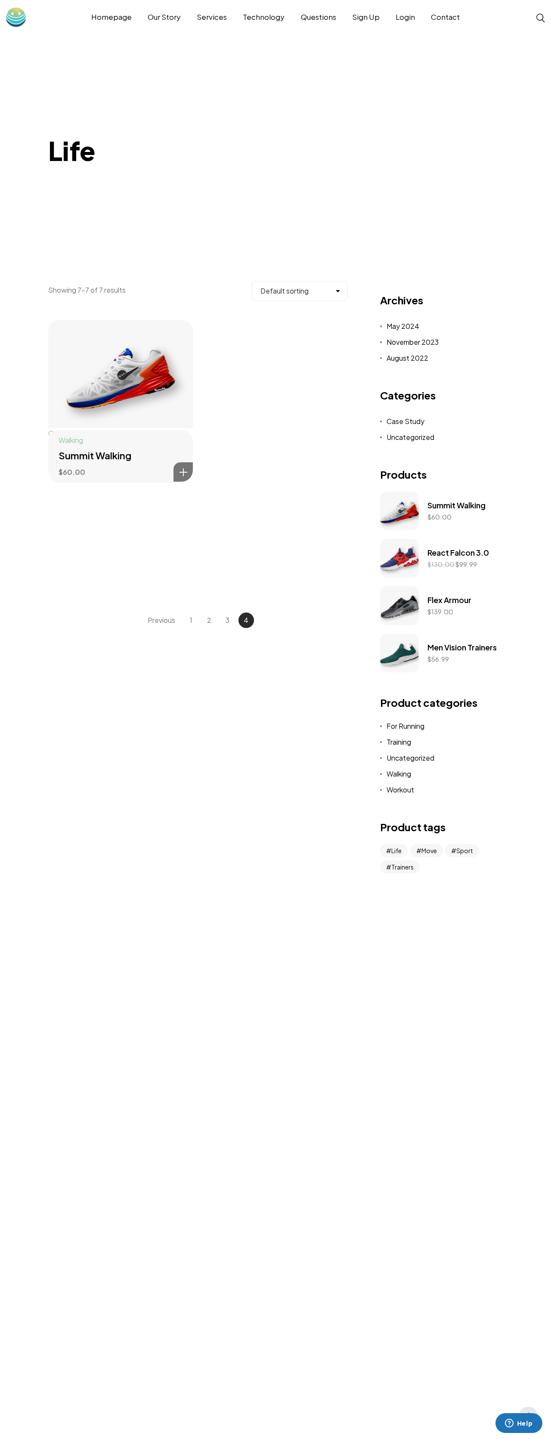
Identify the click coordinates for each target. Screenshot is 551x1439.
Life (396, 850)
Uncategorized (410, 437)
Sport (464, 850)
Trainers (402, 867)
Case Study (405, 421)
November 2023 (413, 342)
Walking (71, 440)
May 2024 (403, 326)
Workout (400, 789)
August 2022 (407, 357)
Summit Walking (95, 455)
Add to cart (183, 472)
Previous (161, 620)
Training (399, 741)
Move (429, 850)
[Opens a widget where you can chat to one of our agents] (518, 1424)
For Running (405, 725)
